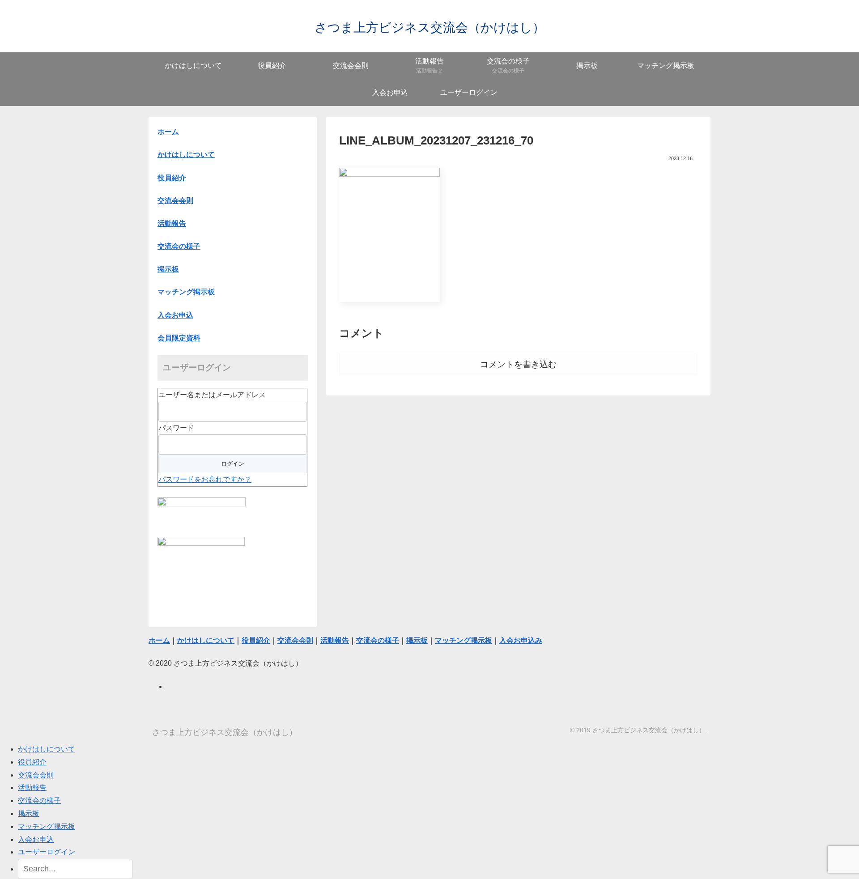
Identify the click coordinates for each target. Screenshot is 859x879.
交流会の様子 (39, 800)
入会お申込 (36, 839)
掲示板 (28, 813)
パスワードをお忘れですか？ (204, 479)
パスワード (176, 428)
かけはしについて (186, 154)
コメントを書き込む (518, 364)
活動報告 (32, 787)
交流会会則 (36, 775)
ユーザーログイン (46, 852)
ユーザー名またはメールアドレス (212, 395)
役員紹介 (32, 762)
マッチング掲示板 (46, 826)
